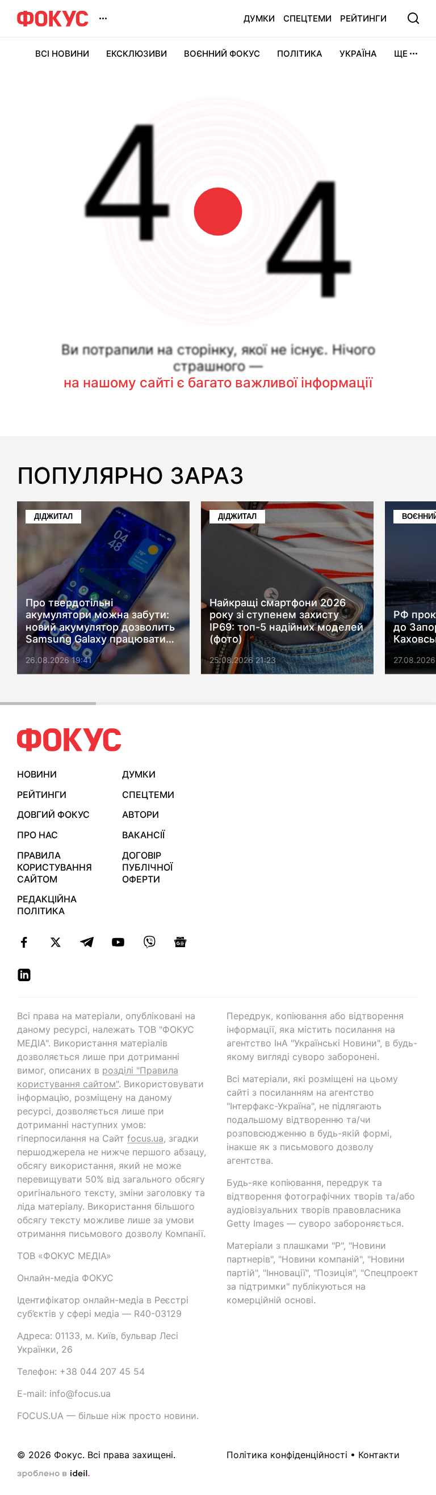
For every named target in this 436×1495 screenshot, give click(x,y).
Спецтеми (307, 18)
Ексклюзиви (136, 53)
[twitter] (55, 942)
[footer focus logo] (69, 739)
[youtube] (118, 942)
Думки (259, 18)
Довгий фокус (53, 814)
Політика (299, 53)
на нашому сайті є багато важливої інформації (218, 382)
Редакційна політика (47, 905)
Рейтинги (363, 18)
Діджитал (53, 516)
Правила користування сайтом (54, 867)
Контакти (379, 1454)
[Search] (413, 18)
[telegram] (86, 942)
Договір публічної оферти (147, 867)
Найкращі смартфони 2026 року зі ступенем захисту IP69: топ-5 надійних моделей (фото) (286, 621)
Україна (358, 53)
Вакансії (143, 835)
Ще (401, 53)
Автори (140, 814)
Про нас (37, 835)
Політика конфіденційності (287, 1454)
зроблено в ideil (53, 1474)
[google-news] (180, 942)
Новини (37, 774)
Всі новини (62, 53)
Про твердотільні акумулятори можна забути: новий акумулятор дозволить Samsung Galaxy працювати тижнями (100, 621)
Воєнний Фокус (222, 53)
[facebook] (24, 942)
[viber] (149, 942)
